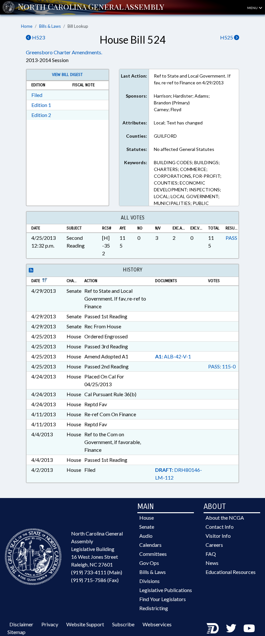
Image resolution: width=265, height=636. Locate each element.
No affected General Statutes (184, 149)
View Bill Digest (67, 74)
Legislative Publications (165, 590)
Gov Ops (149, 563)
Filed (36, 95)
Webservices (157, 624)
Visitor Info (218, 536)
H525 (227, 37)
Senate (146, 527)
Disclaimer (21, 624)
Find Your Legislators (162, 599)
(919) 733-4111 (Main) (96, 572)
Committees (153, 554)
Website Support (85, 624)
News (212, 563)
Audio (146, 536)
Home (26, 26)
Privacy (49, 624)
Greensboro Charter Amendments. (64, 52)
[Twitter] (231, 628)
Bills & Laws (50, 26)
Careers (214, 545)
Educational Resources (231, 572)
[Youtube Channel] (249, 628)
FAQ (211, 554)
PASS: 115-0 (222, 366)
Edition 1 (41, 105)
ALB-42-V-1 (173, 356)
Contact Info (220, 527)
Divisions (149, 581)
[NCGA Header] (91, 7)
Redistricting (153, 608)
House (146, 517)
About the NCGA (225, 517)
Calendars (150, 545)
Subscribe (123, 624)
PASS (231, 238)
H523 (38, 37)
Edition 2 (41, 115)
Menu (252, 8)
